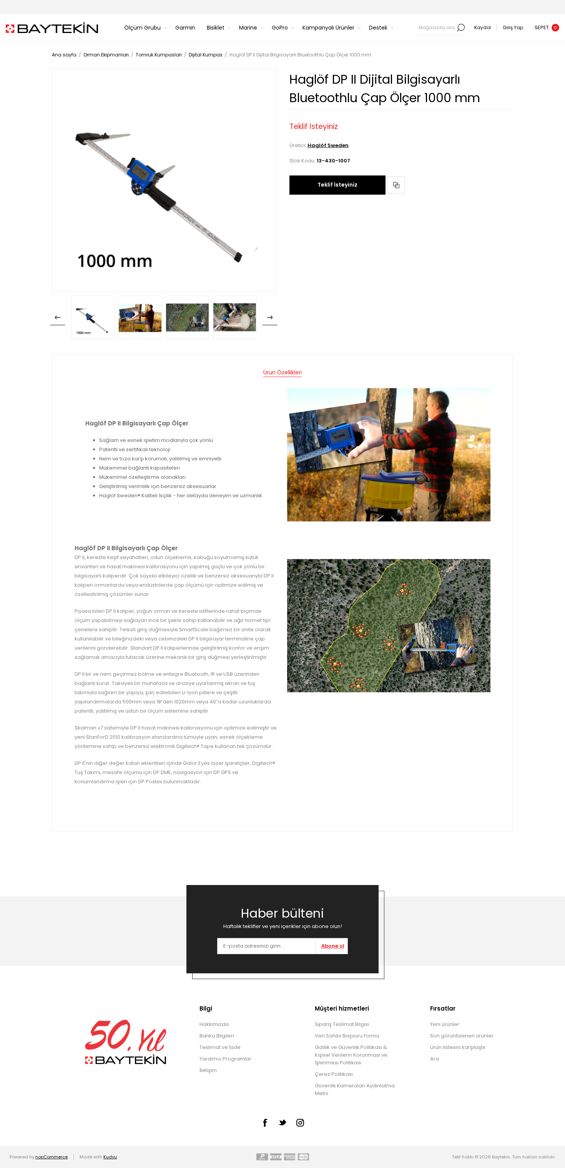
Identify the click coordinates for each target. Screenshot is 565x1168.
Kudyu (110, 1157)
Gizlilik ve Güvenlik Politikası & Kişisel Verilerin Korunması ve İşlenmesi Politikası (351, 1055)
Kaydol (482, 27)
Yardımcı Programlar (225, 1058)
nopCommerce (51, 1157)
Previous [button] (57, 317)
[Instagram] (300, 1122)
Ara (461, 27)
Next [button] (270, 317)
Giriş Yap (513, 27)
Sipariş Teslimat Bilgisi (342, 1024)
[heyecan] (282, 1122)
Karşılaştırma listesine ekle (396, 185)
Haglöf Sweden (328, 145)
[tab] (282, 373)
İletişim (208, 1070)
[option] (92, 317)
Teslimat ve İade (220, 1047)
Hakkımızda (214, 1024)
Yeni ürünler (444, 1024)
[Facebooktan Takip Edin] (265, 1122)
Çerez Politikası (334, 1074)
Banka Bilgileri (216, 1035)
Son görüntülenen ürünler (462, 1035)
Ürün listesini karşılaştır (458, 1047)
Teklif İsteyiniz (337, 185)
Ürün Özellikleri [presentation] (282, 372)
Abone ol (332, 946)
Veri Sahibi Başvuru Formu (347, 1035)
